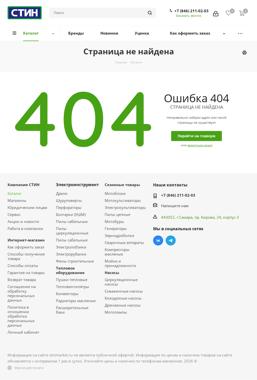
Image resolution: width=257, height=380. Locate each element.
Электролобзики (71, 246)
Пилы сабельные (72, 221)
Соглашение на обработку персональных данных (22, 293)
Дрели (62, 193)
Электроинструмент (77, 184)
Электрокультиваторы (125, 207)
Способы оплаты (23, 265)
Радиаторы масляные (76, 300)
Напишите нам (174, 205)
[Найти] (150, 13)
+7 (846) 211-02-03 (191, 11)
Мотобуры (114, 221)
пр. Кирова (205, 217)
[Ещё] (240, 33)
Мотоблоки (115, 193)
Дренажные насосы (123, 305)
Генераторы (116, 228)
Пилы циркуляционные (72, 230)
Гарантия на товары (26, 272)
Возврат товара (22, 279)
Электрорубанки (71, 254)
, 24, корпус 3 (227, 217)
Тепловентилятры (72, 286)
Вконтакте (158, 240)
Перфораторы (69, 207)
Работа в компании (25, 228)
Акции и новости (23, 221)
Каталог (15, 193)
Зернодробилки (119, 235)
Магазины (17, 200)
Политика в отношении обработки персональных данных (21, 316)
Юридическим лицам (27, 207)
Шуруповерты (69, 200)
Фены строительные (75, 261)
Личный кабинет (23, 332)
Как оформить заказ (26, 246)
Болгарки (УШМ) (71, 214)
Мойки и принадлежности (120, 263)
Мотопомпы (116, 312)
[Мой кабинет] (215, 13)
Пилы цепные (117, 214)
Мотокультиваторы (123, 200)
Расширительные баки (72, 310)
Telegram (171, 240)
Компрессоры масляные (117, 252)
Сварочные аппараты (124, 242)
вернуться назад (199, 145)
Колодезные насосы (123, 298)
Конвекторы (67, 293)
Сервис (14, 214)
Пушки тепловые (71, 279)
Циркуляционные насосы (121, 282)
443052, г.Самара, (178, 217)
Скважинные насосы (124, 291)
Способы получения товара (26, 256)
